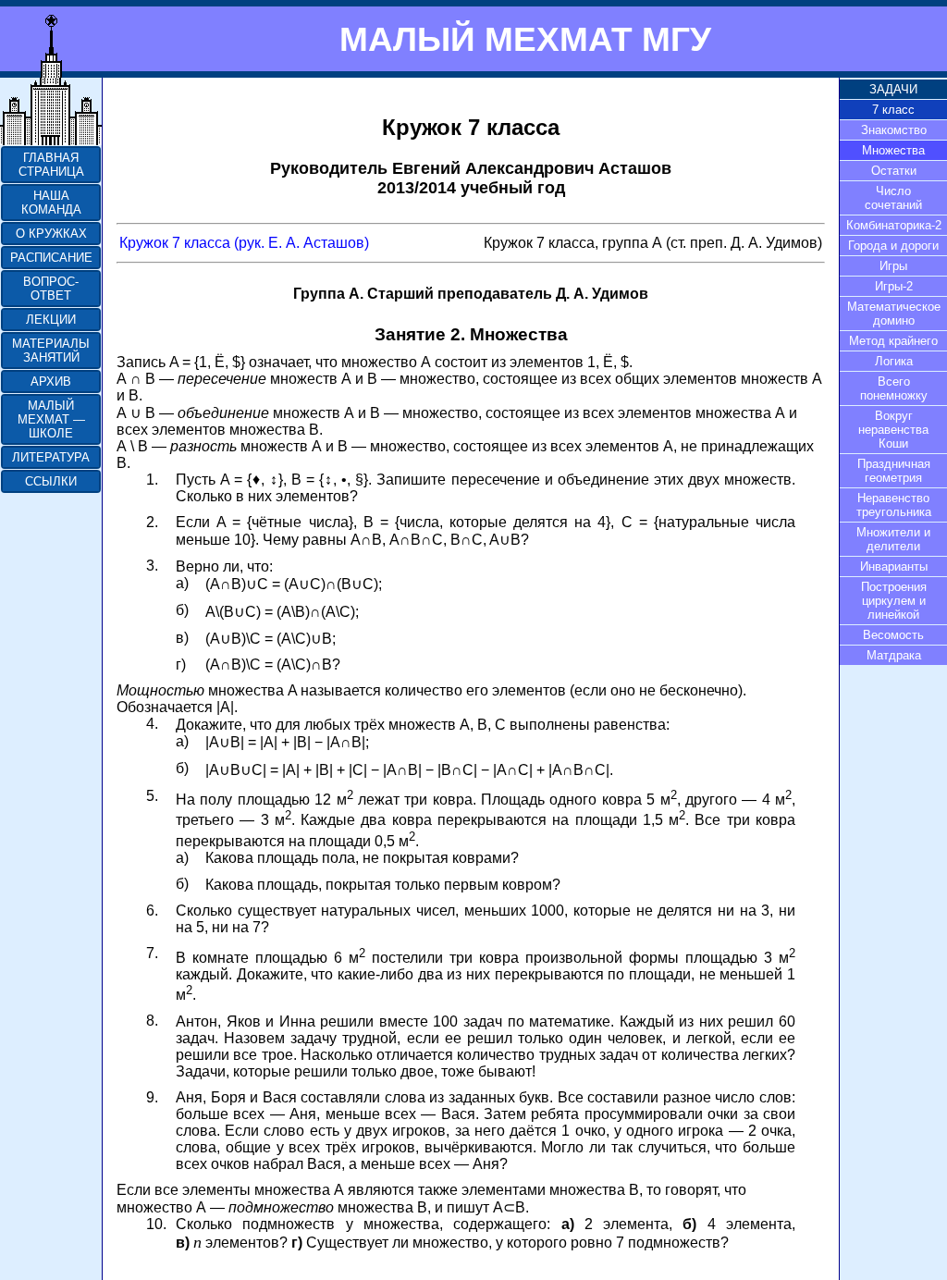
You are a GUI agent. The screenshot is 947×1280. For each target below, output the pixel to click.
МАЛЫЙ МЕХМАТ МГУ (525, 38)
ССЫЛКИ (51, 481)
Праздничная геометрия (893, 471)
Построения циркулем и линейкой (894, 601)
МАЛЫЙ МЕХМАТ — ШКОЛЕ (51, 419)
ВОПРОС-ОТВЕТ (51, 288)
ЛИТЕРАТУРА (51, 457)
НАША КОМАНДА (51, 202)
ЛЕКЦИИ (51, 319)
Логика (894, 361)
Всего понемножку (894, 388)
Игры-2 (894, 286)
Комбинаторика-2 (893, 225)
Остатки (893, 171)
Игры (893, 266)
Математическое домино (894, 313)
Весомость (893, 635)
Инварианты (894, 566)
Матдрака (894, 655)
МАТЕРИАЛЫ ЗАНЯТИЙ (51, 350)
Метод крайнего (893, 341)
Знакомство (894, 130)
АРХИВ (51, 381)
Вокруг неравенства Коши (893, 429)
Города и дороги (893, 245)
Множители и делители (893, 539)
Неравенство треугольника (893, 505)
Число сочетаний (893, 198)
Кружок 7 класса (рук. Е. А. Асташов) (244, 243)
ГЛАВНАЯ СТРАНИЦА (51, 164)
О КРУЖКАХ (51, 233)
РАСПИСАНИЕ (51, 258)
